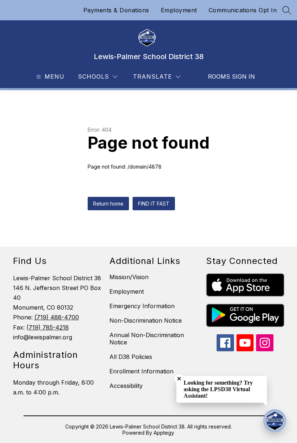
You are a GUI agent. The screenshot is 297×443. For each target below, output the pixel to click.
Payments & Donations (116, 10)
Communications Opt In (243, 10)
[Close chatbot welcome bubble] (179, 378)
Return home (108, 203)
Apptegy (164, 433)
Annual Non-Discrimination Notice (146, 338)
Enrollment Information (141, 371)
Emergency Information (142, 306)
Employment (179, 10)
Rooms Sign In (231, 76)
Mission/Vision (128, 277)
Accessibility (126, 385)
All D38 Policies (130, 356)
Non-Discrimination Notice (145, 320)
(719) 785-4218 (47, 327)
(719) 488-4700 (56, 317)
